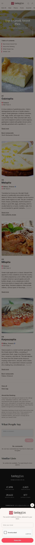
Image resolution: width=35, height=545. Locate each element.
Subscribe (17, 540)
